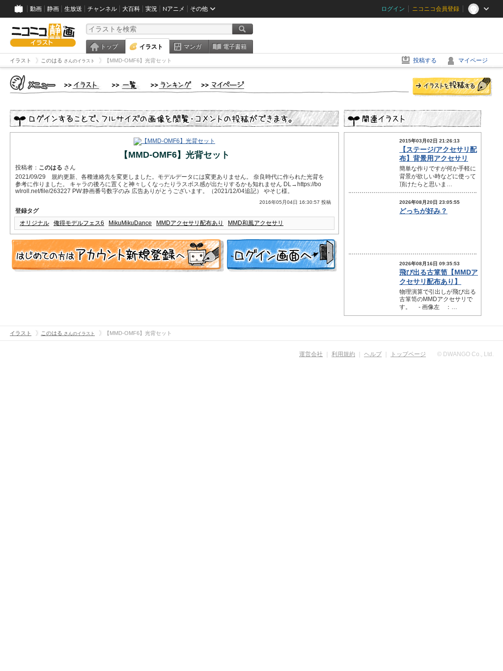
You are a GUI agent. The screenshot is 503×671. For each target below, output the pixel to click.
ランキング (171, 85)
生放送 (73, 9)
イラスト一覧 (126, 85)
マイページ (473, 60)
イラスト (151, 46)
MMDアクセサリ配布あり (190, 223)
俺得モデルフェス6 (79, 223)
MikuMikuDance (130, 223)
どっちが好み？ (423, 211)
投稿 (452, 87)
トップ (109, 46)
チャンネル (102, 9)
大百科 (131, 9)
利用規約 (343, 354)
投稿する (425, 60)
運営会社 (311, 354)
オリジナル (34, 223)
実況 (151, 9)
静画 (53, 9)
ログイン (393, 9)
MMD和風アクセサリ (255, 223)
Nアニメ (174, 9)
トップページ (408, 354)
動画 (36, 9)
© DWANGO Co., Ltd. (465, 354)
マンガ (192, 46)
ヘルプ (373, 354)
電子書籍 (235, 46)
